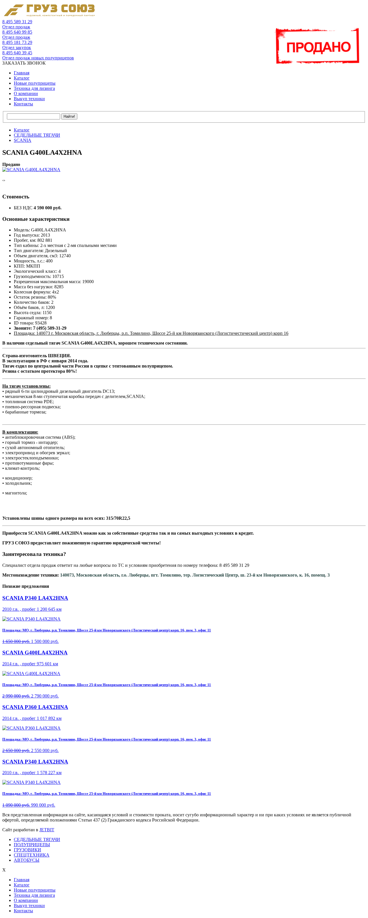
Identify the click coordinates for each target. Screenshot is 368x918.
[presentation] (3, 180)
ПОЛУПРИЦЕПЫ (32, 844)
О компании (26, 93)
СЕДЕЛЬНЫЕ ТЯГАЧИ (37, 839)
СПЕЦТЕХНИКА (31, 855)
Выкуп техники (29, 98)
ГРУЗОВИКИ (27, 849)
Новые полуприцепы (34, 83)
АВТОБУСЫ (26, 860)
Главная (21, 72)
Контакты (23, 103)
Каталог (22, 78)
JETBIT (46, 829)
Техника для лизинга (34, 88)
